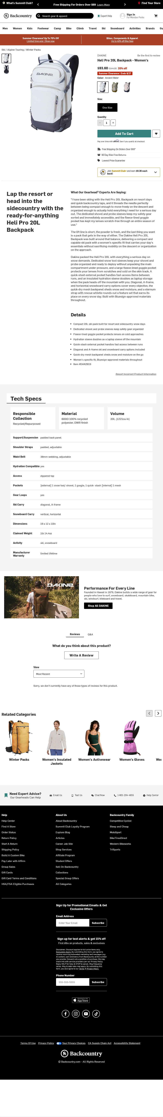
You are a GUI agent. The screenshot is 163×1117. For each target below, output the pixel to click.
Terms (81, 968)
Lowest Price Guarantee (113, 160)
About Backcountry (66, 820)
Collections (62, 872)
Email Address (65, 916)
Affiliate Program (65, 855)
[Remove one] (100, 123)
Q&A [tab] (90, 634)
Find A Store (8, 826)
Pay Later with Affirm (13, 860)
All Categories (63, 883)
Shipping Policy (10, 849)
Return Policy (9, 837)
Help (4, 815)
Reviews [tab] (75, 634)
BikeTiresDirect (118, 837)
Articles (60, 837)
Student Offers (64, 860)
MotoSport (115, 832)
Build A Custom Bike (13, 855)
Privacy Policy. (93, 968)
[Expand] (155, 172)
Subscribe (98, 923)
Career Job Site (64, 843)
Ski (3, 49)
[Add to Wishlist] (156, 133)
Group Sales (8, 866)
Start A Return (10, 843)
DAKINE (101, 55)
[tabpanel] (81, 482)
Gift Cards (7, 872)
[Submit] (38, 16)
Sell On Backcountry (67, 866)
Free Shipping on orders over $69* (119, 149)
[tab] (26, 398)
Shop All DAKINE (98, 605)
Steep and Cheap (119, 826)
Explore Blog (63, 832)
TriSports (115, 849)
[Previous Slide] (38, 4)
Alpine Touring (15, 49)
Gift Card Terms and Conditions (19, 878)
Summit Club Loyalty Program (73, 826)
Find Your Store (151, 2)
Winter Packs (33, 49)
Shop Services (64, 849)
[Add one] (113, 123)
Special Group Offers (67, 878)
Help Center (8, 820)
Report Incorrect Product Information (136, 373)
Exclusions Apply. (64, 952)
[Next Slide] (125, 4)
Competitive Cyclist (120, 820)
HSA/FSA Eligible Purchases (18, 883)
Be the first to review (148, 55)
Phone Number (65, 975)
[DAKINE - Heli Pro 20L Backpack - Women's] (6, 69)
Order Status (9, 832)
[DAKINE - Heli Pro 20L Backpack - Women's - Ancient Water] (6, 58)
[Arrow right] (158, 713)
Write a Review (81, 655)
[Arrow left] (149, 713)
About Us (61, 815)
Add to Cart (124, 133)
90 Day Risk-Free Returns (114, 155)
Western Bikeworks (120, 843)
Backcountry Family (122, 815)
